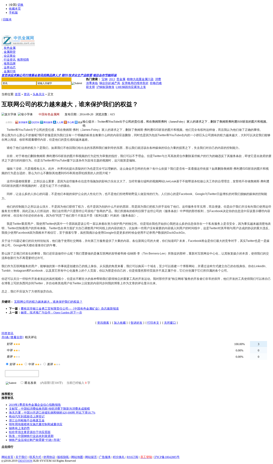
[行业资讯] (2, 59)
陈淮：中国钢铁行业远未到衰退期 (31, 436)
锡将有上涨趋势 (19, 428)
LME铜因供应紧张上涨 (131, 87)
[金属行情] (2, 71)
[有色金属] (2, 47)
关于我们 (21, 457)
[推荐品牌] (2, 63)
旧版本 (7, 19)
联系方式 (35, 457)
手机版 (13, 12)
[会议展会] (2, 55)
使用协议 (49, 457)
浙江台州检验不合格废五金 (27, 420)
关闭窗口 (170, 322)
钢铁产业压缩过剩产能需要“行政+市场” (35, 439)
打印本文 (153, 322)
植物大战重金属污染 (140, 79)
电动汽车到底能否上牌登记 (27, 416)
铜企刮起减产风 (109, 83)
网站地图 (77, 457)
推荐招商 (23, 59)
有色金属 (10, 47)
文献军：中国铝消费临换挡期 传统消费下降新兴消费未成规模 (49, 408)
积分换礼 (119, 457)
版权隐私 (63, 457)
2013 (112, 79)
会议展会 (10, 55)
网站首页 (7, 457)
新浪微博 (23, 122)
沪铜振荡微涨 (105, 87)
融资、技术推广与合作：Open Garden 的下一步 (51, 312)
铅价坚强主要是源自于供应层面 (30, 432)
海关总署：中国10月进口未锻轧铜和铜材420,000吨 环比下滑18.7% (52, 412)
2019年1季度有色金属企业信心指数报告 (35, 404)
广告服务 (105, 457)
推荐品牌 (10, 63)
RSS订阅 (132, 457)
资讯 (27, 94)
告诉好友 (136, 322)
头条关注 (39, 94)
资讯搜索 (103, 322)
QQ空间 (35, 122)
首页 (18, 94)
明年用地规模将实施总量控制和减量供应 (35, 424)
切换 (20, 4)
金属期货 (10, 51)
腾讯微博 (47, 122)
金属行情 (10, 71)
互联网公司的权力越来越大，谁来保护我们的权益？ (48, 301)
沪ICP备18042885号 (167, 457)
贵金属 (120, 79)
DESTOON (25, 460)
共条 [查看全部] (12, 337)
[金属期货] (2, 51)
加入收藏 (120, 322)
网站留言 (91, 457)
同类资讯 (7, 333)
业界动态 (10, 67)
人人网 (59, 122)
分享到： (10, 122)
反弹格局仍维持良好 (135, 83)
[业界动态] (2, 67)
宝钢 (105, 79)
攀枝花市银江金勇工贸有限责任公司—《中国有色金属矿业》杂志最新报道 (70, 308)
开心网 (70, 122)
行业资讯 (10, 59)
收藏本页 (15, 8)
